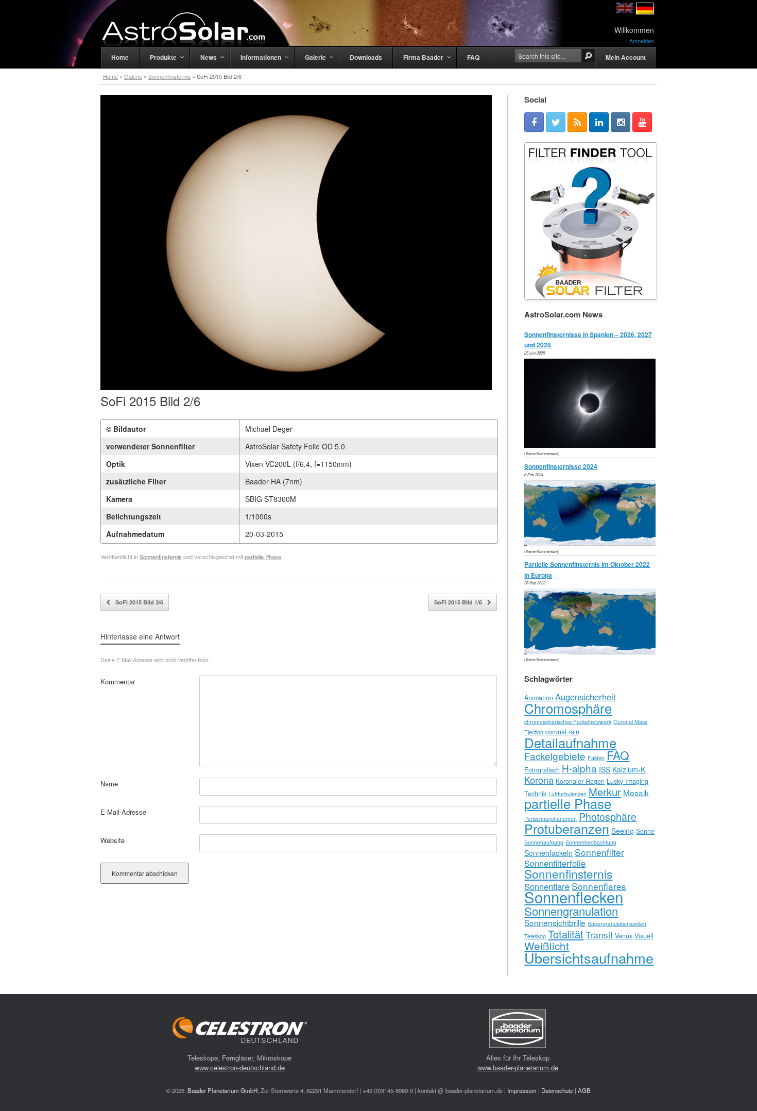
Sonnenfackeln (548, 853)
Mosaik (636, 792)
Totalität (565, 934)
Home (110, 76)
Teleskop (535, 936)
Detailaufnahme (570, 742)
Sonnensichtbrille (555, 922)
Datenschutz (557, 1090)
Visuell (643, 935)
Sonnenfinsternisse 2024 (560, 466)
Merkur (605, 791)
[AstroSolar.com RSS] (577, 122)
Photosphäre (607, 816)
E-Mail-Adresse (123, 812)
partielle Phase (263, 556)
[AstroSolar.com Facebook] (534, 122)
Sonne (645, 831)
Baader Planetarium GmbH (222, 1090)
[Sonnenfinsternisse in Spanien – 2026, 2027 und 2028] (592, 445)
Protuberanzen (566, 828)
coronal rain (562, 731)
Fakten (596, 758)
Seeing (622, 831)
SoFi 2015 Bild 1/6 (459, 602)
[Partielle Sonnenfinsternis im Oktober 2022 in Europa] (592, 651)
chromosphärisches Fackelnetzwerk (567, 722)
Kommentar (117, 681)
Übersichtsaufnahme (588, 958)
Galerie (133, 76)
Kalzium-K (628, 769)
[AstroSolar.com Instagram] (620, 122)
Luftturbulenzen (567, 794)
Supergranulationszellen (617, 924)
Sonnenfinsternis (169, 76)
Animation (538, 697)
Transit (599, 934)
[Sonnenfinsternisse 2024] (592, 543)
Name (109, 783)
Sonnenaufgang (543, 842)
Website (112, 840)
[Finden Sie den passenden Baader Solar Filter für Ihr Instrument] (590, 221)
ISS (604, 769)
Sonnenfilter (599, 852)
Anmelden (641, 41)
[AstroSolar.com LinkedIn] (599, 122)
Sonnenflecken (573, 896)
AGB (584, 1090)
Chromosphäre (568, 707)
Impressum (522, 1090)
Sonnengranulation (571, 911)
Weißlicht (546, 945)
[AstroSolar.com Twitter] (555, 122)
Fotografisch (542, 770)
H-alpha (579, 768)
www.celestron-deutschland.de (240, 1067)
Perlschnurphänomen (550, 818)
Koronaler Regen (580, 781)
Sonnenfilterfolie (555, 863)
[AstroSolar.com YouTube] (642, 122)
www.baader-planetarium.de (517, 1067)
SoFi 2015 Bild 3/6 (138, 602)
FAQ (618, 755)
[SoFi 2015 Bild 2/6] (296, 387)
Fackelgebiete (555, 756)
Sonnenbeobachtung (590, 842)
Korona (539, 779)
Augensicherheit (585, 697)
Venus (623, 935)
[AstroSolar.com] (182, 29)
